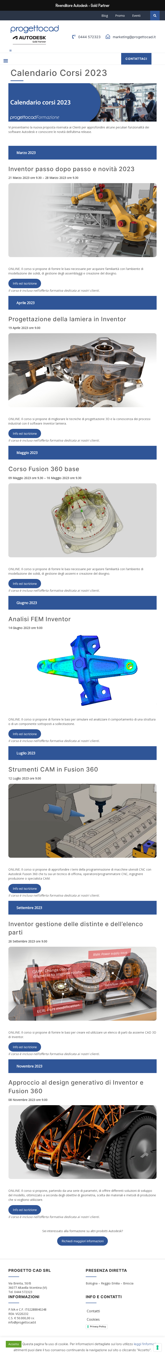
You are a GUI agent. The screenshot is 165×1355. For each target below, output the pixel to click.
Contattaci (136, 58)
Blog (104, 16)
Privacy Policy (98, 1326)
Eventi (136, 16)
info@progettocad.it (22, 1322)
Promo (120, 16)
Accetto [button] (13, 1344)
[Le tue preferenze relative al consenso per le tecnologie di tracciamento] (157, 1347)
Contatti (93, 1311)
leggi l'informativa (146, 1344)
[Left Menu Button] (10, 50)
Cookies (93, 1319)
